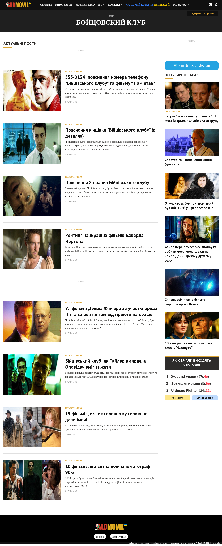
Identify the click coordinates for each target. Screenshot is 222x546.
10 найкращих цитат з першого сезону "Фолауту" (189, 345)
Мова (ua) (180, 4)
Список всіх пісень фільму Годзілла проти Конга (185, 301)
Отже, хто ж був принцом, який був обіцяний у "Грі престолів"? (189, 205)
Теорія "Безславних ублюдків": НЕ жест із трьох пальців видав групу (192, 118)
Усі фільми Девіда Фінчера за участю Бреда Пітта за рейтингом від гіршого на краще (111, 311)
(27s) (190, 376)
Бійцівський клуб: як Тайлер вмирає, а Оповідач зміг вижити (105, 364)
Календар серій (205, 397)
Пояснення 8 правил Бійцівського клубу (107, 182)
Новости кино (73, 71)
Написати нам (119, 536)
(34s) (192, 390)
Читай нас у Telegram (194, 65)
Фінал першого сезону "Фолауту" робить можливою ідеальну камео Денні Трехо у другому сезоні (191, 254)
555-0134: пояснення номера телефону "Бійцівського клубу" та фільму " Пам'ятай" (110, 80)
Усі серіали (177, 397)
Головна (100, 536)
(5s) (191, 383)
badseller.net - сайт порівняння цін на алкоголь (148, 543)
